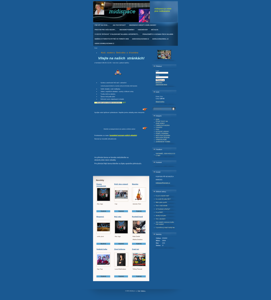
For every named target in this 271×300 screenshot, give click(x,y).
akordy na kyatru (161, 215)
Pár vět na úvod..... (102, 25)
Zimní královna (119, 249)
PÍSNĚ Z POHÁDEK (162, 133)
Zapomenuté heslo (161, 84)
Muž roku (117, 217)
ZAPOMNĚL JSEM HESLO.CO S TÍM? (165, 154)
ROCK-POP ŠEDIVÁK (163, 137)
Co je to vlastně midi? (162, 196)
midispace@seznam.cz (163, 183)
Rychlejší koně (137, 217)
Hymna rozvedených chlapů (101, 186)
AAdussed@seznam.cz (140, 39)
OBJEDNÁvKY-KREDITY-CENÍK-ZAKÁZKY (142, 25)
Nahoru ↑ (143, 291)
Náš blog (154, 30)
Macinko (135, 184)
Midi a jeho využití (161, 202)
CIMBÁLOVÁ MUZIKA (163, 125)
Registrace (159, 82)
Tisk (139, 291)
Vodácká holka (101, 249)
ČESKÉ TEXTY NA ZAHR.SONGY (162, 122)
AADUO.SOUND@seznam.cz (104, 43)
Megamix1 (100, 217)
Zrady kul (135, 249)
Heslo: (158, 75)
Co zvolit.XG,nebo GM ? (163, 199)
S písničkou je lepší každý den (165, 227)
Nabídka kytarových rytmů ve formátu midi (112, 39)
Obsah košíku (160, 101)
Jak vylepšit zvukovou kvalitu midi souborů (165, 223)
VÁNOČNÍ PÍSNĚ (161, 139)
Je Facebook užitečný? (163, 209)
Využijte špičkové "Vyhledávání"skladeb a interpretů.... (117, 34)
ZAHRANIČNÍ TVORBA (163, 142)
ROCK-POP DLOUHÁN (163, 135)
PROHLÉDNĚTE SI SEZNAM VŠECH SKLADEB (157, 34)
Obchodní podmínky (127, 30)
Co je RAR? (159, 212)
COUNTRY (159, 127)
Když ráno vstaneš (121, 184)
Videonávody (143, 30)
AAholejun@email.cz (160, 39)
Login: (157, 71)
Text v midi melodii (161, 205)
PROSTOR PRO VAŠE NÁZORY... (105, 30)
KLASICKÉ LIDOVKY (162, 131)
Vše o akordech (160, 219)
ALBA (157, 119)
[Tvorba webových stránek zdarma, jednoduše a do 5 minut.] (136, 291)
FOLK (157, 129)
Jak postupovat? (119, 25)
